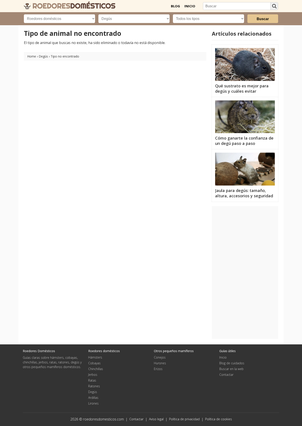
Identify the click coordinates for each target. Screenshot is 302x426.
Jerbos (92, 374)
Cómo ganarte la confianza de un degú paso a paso (244, 140)
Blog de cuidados (231, 363)
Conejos (160, 357)
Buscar (263, 19)
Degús (43, 56)
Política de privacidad (184, 419)
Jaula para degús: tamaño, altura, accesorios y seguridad (244, 193)
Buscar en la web (231, 369)
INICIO (189, 6)
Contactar (226, 374)
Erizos (158, 369)
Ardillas (93, 397)
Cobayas (94, 363)
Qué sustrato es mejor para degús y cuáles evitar (242, 88)
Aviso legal (156, 419)
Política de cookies (218, 419)
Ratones (94, 386)
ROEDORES (73, 5)
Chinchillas (95, 369)
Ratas (92, 380)
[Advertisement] (245, 272)
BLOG (175, 6)
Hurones (160, 363)
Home (31, 56)
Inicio (223, 357)
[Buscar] (274, 6)
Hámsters (95, 357)
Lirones (93, 403)
